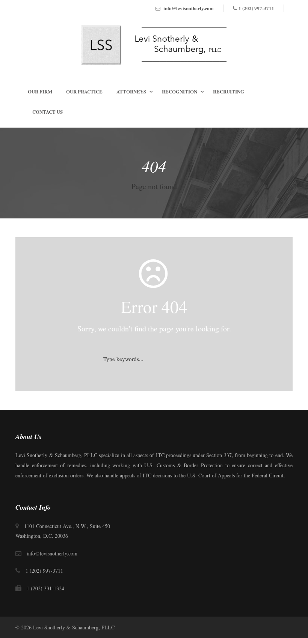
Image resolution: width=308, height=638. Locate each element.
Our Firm (40, 91)
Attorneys (131, 91)
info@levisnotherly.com (188, 8)
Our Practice (84, 91)
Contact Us (47, 111)
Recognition (179, 91)
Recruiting (228, 91)
